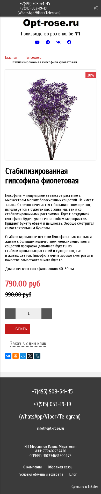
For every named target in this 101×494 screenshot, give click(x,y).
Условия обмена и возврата (41, 474)
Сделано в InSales (84, 486)
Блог (73, 474)
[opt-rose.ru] (50, 24)
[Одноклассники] (15, 356)
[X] (30, 356)
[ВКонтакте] (8, 356)
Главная (11, 57)
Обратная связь (60, 467)
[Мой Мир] (23, 356)
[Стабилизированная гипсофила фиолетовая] (50, 158)
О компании (32, 467)
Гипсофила (33, 57)
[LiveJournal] (37, 356)
